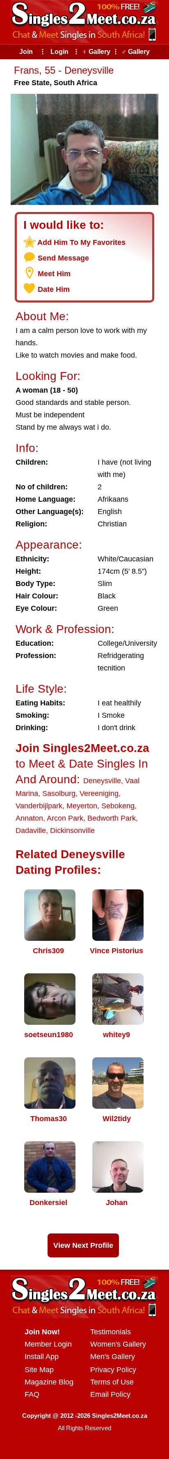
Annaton (29, 818)
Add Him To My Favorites (81, 242)
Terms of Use (112, 1382)
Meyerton (81, 806)
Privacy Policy (113, 1370)
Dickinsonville (72, 830)
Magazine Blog (49, 1382)
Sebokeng (118, 806)
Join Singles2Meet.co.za (82, 748)
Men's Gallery (112, 1356)
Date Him (54, 289)
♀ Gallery (96, 51)
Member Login (48, 1344)
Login (59, 51)
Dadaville (31, 830)
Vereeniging (99, 793)
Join (26, 51)
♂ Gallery (135, 51)
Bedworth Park (111, 818)
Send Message (63, 258)
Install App (42, 1356)
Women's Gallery (118, 1344)
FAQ (32, 1394)
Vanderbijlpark (39, 806)
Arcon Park (65, 818)
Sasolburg (58, 793)
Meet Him (54, 274)
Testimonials (110, 1332)
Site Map (39, 1370)
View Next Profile (83, 1245)
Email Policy (110, 1394)
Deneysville (102, 781)
